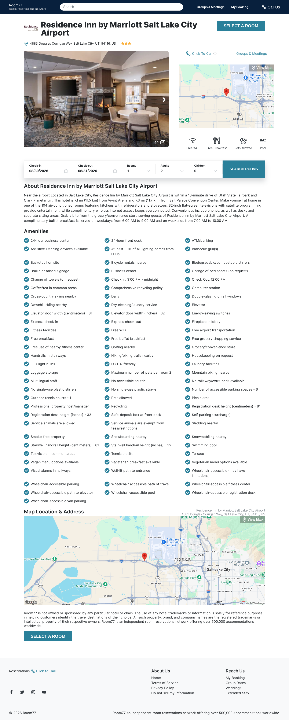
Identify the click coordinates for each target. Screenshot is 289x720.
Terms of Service (164, 683)
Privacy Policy (162, 688)
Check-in (35, 165)
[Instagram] (33, 692)
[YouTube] (44, 692)
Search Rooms (244, 169)
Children (199, 165)
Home (156, 678)
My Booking (239, 6)
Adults (165, 165)
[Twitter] (22, 692)
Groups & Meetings (210, 6)
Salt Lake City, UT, (86, 43)
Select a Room (241, 25)
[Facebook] (11, 692)
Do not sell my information (172, 693)
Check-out (85, 165)
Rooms (131, 165)
